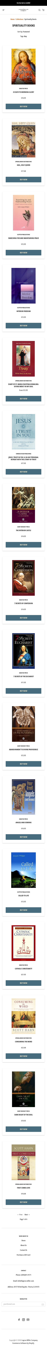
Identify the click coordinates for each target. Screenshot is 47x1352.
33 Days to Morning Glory (23, 92)
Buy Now (23, 106)
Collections (19, 19)
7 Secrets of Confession (23, 603)
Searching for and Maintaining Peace (23, 238)
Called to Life (23, 895)
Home (12, 19)
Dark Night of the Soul (23, 1114)
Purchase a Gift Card (23, 1255)
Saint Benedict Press (23, 527)
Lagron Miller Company (29, 1340)
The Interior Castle (23, 530)
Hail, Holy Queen (23, 165)
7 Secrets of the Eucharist (23, 676)
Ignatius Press (23, 88)
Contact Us (23, 1250)
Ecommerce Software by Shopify (23, 1343)
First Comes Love (23, 1187)
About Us (24, 1245)
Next (26, 1214)
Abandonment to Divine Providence (23, 749)
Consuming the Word (23, 1041)
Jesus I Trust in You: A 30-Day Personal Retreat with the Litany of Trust (23, 458)
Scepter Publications (23, 235)
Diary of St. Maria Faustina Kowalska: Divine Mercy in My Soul (23, 385)
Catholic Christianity (23, 968)
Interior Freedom (24, 311)
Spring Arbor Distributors (23, 162)
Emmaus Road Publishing (23, 454)
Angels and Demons (23, 822)
